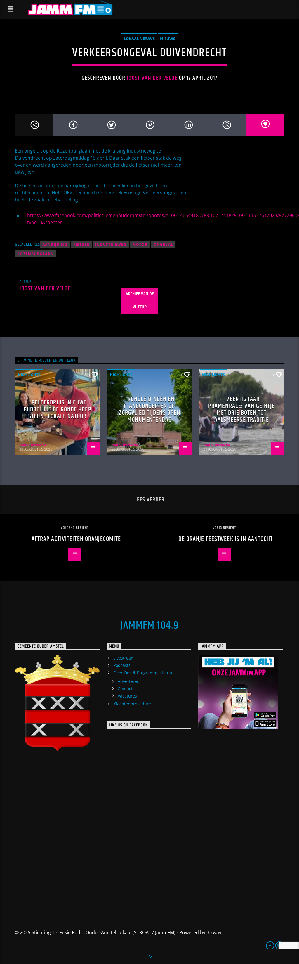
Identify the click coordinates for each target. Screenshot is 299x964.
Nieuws (167, 38)
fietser (81, 244)
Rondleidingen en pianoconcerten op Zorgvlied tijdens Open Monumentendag (149, 409)
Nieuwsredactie (32, 445)
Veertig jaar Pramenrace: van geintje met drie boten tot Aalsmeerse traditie (241, 409)
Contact (125, 688)
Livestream (124, 658)
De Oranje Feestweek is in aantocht (225, 539)
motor (140, 244)
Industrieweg (110, 244)
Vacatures (127, 696)
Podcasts (122, 665)
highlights (29, 374)
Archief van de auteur (140, 300)
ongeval (163, 244)
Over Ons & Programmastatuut (143, 673)
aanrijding (54, 244)
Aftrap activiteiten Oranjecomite (76, 539)
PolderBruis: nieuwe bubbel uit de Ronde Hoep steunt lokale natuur (57, 409)
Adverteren (129, 681)
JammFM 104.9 (149, 625)
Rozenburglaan (35, 253)
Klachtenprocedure (132, 704)
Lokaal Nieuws (139, 38)
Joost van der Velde (152, 78)
